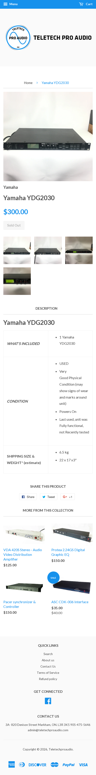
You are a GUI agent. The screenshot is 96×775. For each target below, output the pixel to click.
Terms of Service (48, 672)
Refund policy (48, 679)
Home (28, 83)
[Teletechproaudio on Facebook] (48, 700)
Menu (13, 4)
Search (48, 654)
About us (48, 660)
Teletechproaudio (61, 749)
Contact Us (48, 666)
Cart (89, 4)
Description (46, 308)
